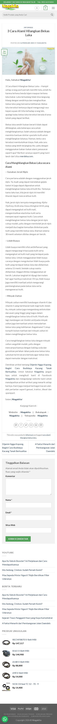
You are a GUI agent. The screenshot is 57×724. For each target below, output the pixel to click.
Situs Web (10, 525)
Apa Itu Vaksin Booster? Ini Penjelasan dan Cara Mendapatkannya (24, 563)
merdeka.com (26, 156)
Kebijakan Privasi (44, 714)
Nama (9, 500)
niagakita (41, 43)
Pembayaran (10, 714)
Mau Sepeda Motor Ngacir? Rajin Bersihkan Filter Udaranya (25, 577)
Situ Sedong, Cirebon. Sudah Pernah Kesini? (22, 570)
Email (9, 512)
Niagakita (25, 79)
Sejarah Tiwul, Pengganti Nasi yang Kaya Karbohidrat (27, 618)
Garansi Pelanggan (40, 716)
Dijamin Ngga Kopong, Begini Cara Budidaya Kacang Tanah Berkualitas (28, 368)
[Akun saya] (37, 8)
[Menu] (53, 8)
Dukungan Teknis (25, 714)
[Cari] (52, 14)
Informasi (28, 27)
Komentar (10, 476)
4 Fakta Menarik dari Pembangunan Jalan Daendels (45, 447)
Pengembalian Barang (18, 716)
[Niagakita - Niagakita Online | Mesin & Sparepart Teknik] (16, 7)
